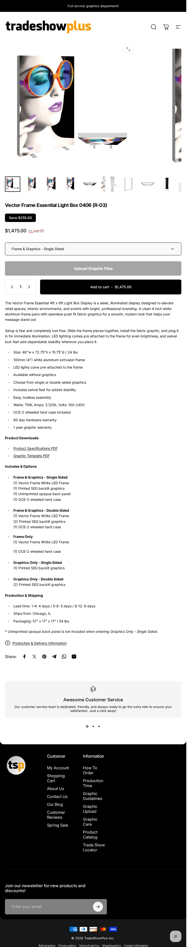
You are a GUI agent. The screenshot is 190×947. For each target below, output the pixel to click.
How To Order (90, 770)
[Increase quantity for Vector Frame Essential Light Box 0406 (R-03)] (30, 287)
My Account (58, 767)
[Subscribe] (98, 907)
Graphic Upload (90, 809)
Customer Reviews (56, 815)
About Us (55, 788)
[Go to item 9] (167, 184)
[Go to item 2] (32, 184)
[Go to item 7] (128, 184)
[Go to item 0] (12, 184)
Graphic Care (90, 822)
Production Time (93, 783)
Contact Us (57, 796)
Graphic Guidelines (92, 796)
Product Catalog (90, 834)
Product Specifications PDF (35, 448)
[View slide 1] (87, 726)
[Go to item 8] (147, 184)
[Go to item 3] (51, 184)
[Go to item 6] (109, 184)
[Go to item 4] (70, 184)
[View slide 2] (93, 726)
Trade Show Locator (94, 847)
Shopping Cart (56, 778)
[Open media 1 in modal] (128, 49)
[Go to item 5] (89, 184)
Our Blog (55, 804)
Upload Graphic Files (93, 268)
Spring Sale (57, 825)
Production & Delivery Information (39, 643)
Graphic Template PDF (31, 456)
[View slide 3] (99, 726)
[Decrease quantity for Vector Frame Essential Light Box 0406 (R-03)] (11, 287)
